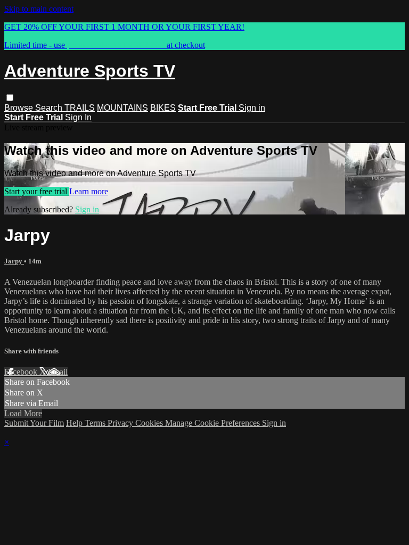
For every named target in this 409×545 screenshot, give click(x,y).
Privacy (121, 422)
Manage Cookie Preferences (213, 422)
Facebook (21, 371)
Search (49, 107)
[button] (9, 97)
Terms (96, 422)
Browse (19, 107)
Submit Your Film (34, 422)
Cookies (150, 422)
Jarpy (14, 261)
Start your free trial (36, 191)
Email (58, 371)
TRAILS (79, 107)
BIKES (163, 107)
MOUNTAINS (122, 107)
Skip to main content (38, 8)
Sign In (78, 117)
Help (75, 422)
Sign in (252, 107)
